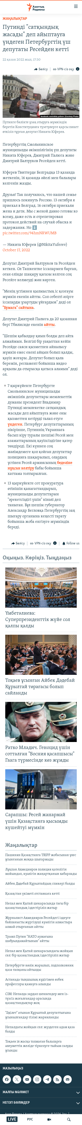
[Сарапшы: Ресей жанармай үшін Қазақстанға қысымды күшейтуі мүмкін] (41, 789)
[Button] (41, 69)
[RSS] (57, 1079)
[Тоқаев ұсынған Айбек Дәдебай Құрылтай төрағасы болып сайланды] (41, 655)
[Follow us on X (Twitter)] (17, 1079)
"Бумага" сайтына (18, 308)
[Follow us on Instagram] (37, 1079)
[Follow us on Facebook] (7, 1079)
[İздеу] (68, 1119)
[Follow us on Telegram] (47, 1079)
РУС (30, 1119)
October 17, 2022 (16, 250)
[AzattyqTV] (49, 1119)
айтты (49, 325)
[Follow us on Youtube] (27, 1079)
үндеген (15, 425)
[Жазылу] (67, 1079)
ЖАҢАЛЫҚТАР (15, 19)
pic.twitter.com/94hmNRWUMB (29, 233)
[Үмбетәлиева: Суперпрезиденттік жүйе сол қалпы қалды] (41, 588)
